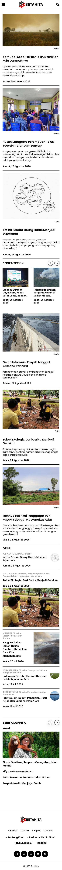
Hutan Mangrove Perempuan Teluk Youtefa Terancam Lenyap (28, 144)
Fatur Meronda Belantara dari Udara (26, 777)
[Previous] (50, 263)
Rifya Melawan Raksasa (18, 771)
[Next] (56, 263)
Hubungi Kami (24, 842)
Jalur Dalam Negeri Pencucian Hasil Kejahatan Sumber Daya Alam (25, 699)
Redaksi (42, 842)
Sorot (25, 830)
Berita (13, 830)
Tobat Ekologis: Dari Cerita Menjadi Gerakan (28, 441)
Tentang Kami (16, 837)
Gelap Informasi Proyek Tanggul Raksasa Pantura (26, 364)
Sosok (49, 830)
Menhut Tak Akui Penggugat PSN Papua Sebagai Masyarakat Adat (27, 518)
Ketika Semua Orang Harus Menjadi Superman (29, 232)
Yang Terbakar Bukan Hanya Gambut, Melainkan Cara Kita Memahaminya (15, 649)
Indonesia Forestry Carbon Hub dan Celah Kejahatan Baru (24, 677)
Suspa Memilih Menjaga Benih (22, 783)
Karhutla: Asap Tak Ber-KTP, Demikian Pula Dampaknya (30, 59)
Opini (37, 830)
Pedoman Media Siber (42, 837)
